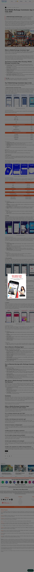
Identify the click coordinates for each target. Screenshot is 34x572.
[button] (25, 274)
